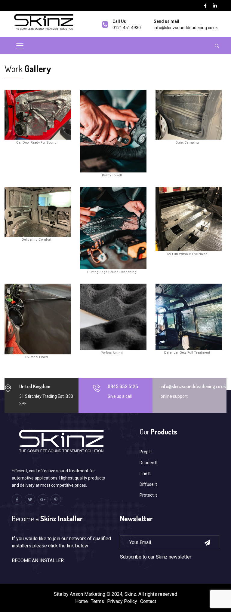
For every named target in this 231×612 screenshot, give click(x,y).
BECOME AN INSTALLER (38, 560)
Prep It (146, 451)
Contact (148, 601)
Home (81, 601)
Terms (97, 601)
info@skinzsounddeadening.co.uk (186, 27)
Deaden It (149, 462)
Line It (145, 473)
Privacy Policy (122, 601)
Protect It (148, 495)
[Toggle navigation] (20, 45)
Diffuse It (148, 484)
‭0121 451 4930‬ (126, 27)
